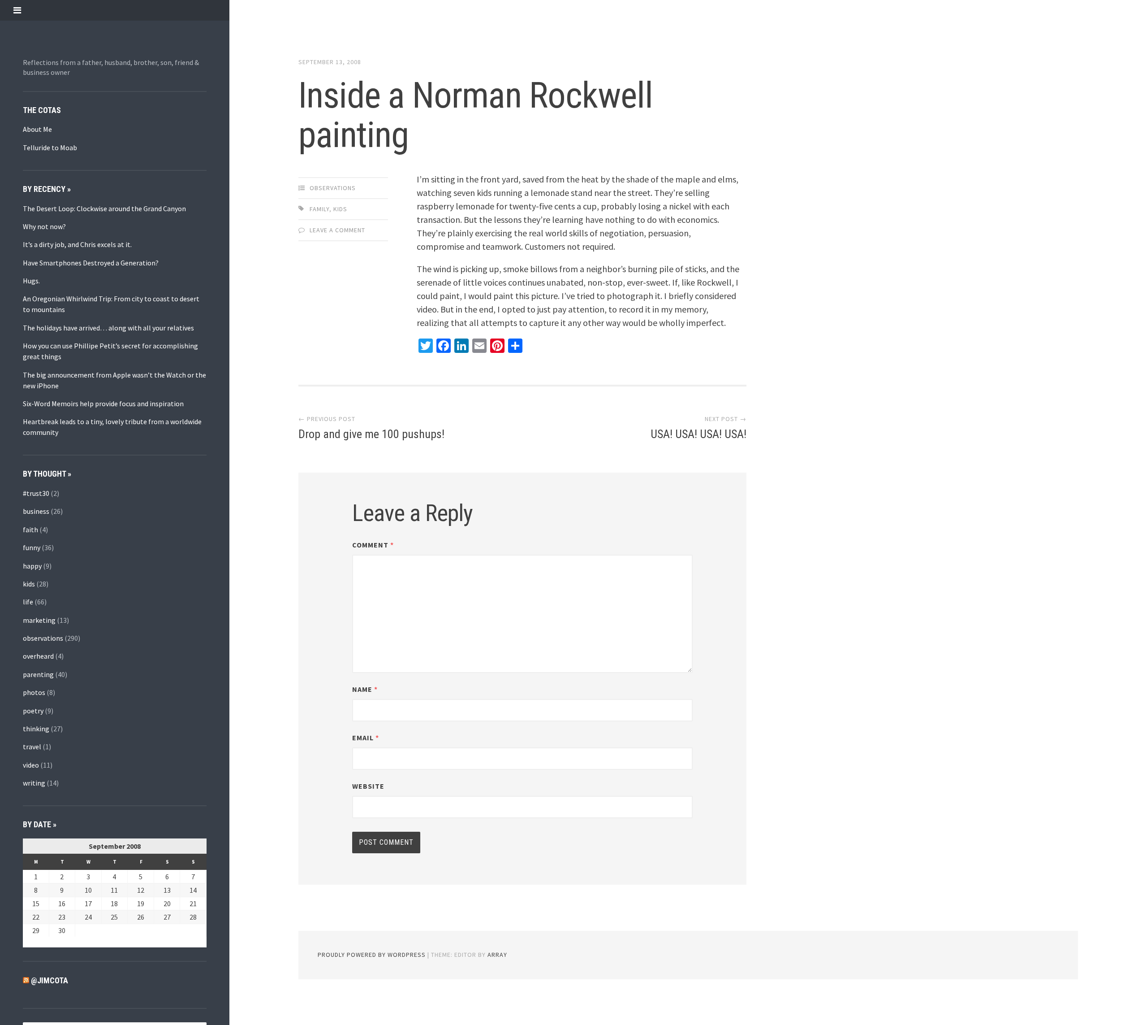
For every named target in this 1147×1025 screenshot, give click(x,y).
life (28, 601)
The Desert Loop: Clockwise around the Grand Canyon (104, 208)
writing (34, 782)
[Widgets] (17, 10)
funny (31, 547)
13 (167, 890)
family (319, 209)
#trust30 (36, 493)
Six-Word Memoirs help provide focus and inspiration (103, 403)
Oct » (51, 942)
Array (497, 955)
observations (43, 638)
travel (32, 746)
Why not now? (44, 226)
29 (35, 930)
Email (365, 737)
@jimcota (49, 980)
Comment (373, 544)
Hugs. (31, 280)
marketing (39, 620)
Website (368, 786)
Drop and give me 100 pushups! (371, 434)
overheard (38, 655)
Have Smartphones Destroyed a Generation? (91, 262)
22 (35, 916)
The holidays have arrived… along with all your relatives (108, 327)
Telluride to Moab (50, 147)
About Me (37, 129)
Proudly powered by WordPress (372, 955)
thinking (36, 728)
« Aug (31, 942)
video (31, 764)
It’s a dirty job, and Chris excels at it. (77, 244)
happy (32, 565)
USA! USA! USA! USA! (698, 434)
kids (29, 583)
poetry (33, 710)
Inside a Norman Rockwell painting (475, 115)
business (36, 511)
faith (30, 529)
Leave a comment (337, 230)
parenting (38, 674)
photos (34, 692)
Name (365, 689)
